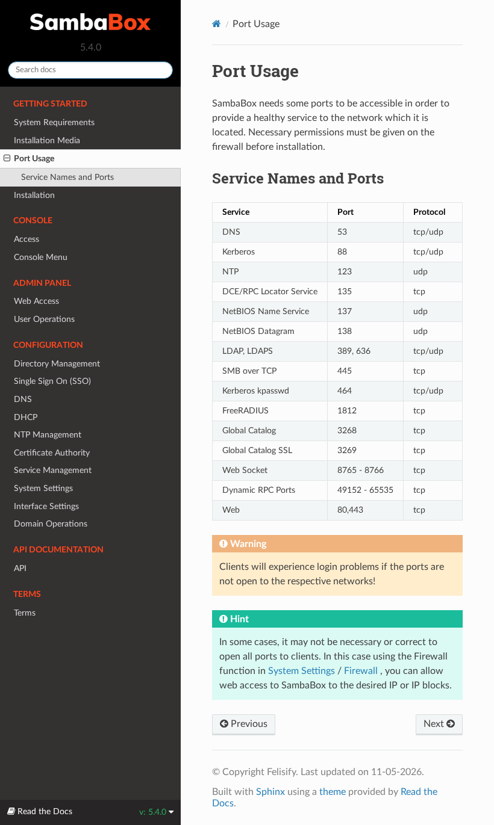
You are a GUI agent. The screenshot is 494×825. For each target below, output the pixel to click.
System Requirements (54, 122)
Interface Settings (46, 506)
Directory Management (57, 363)
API (20, 568)
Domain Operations (50, 523)
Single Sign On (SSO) (52, 381)
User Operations (44, 319)
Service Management (53, 470)
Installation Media (47, 140)
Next (435, 724)
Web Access (36, 301)
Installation (34, 195)
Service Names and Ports (67, 177)
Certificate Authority (52, 452)
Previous (247, 724)
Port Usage (34, 158)
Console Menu (40, 257)
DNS (23, 399)
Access (26, 239)
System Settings (43, 488)
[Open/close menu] (7, 158)
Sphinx (270, 792)
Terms (25, 612)
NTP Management (47, 434)
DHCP (25, 417)
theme (332, 792)
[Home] (216, 24)
